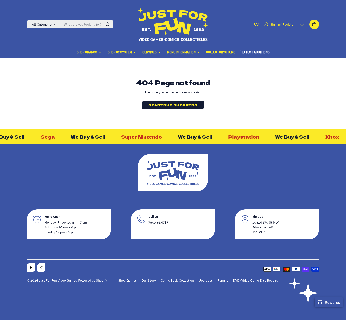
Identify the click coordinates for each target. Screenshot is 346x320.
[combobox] (70, 24)
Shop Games (127, 280)
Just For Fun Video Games (58, 280)
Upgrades (206, 280)
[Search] (107, 24)
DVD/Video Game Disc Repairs (255, 280)
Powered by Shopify (92, 280)
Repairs (222, 280)
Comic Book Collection (177, 280)
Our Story (148, 280)
